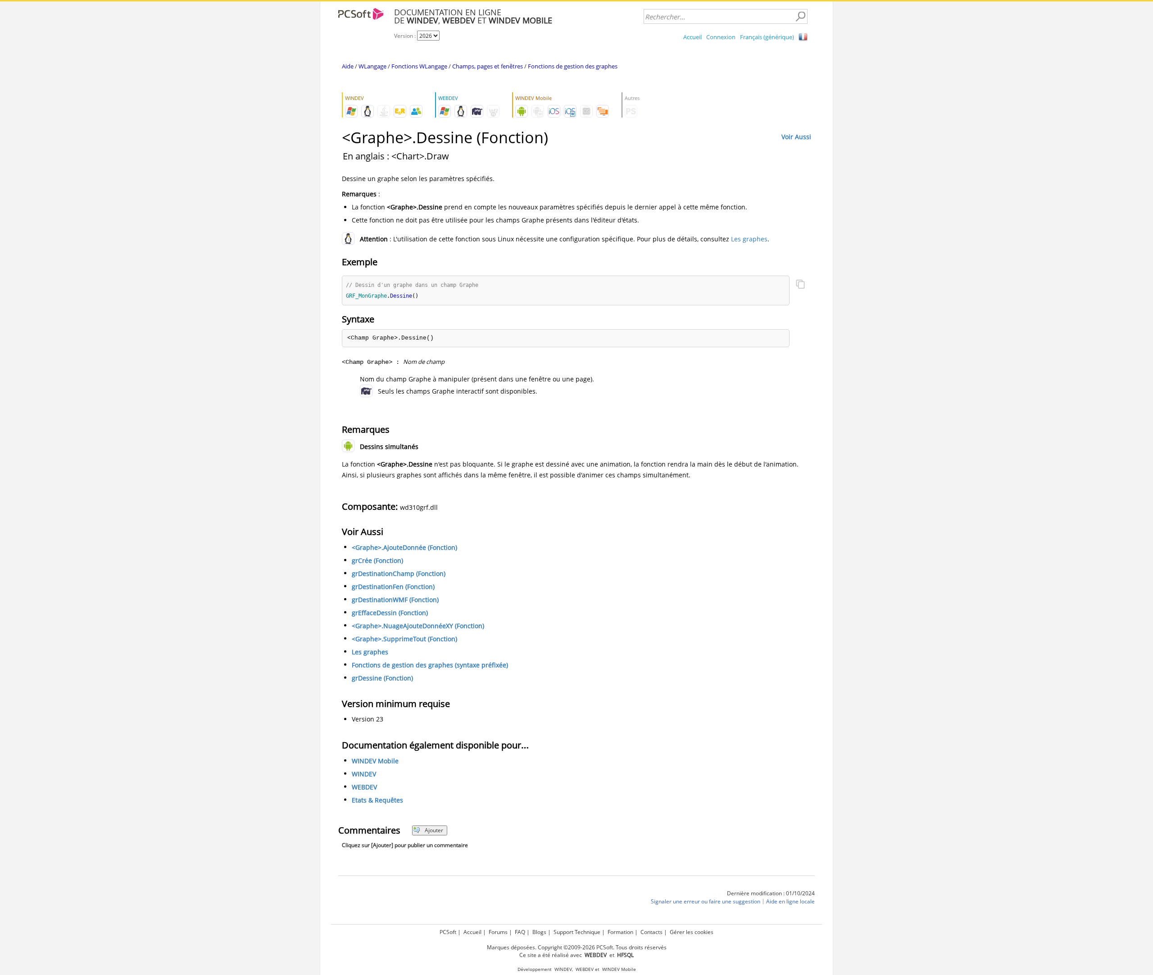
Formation (620, 932)
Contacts (651, 932)
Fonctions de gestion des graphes (572, 66)
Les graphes (749, 239)
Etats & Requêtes (377, 800)
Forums (498, 932)
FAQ (520, 932)
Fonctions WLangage (419, 66)
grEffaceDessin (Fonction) (390, 612)
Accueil (692, 37)
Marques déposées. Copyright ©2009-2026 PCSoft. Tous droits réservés (577, 947)
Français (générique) (767, 37)
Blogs (539, 932)
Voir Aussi (796, 136)
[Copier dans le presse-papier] (800, 285)
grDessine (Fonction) (382, 678)
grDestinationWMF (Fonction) (395, 599)
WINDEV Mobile (375, 761)
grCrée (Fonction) (377, 560)
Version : (405, 36)
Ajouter (434, 830)
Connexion (720, 37)
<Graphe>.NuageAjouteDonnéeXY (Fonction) (418, 625)
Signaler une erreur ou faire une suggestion (705, 901)
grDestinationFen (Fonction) (393, 586)
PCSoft (448, 932)
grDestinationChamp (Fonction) (398, 573)
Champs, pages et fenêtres (487, 66)
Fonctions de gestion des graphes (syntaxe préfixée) (430, 665)
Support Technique (577, 932)
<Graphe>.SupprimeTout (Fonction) (404, 639)
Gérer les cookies (691, 932)
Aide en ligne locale (790, 901)
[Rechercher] (800, 16)
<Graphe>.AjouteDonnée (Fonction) (404, 547)
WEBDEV (364, 787)
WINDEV (364, 774)
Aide (348, 66)
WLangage (372, 66)
